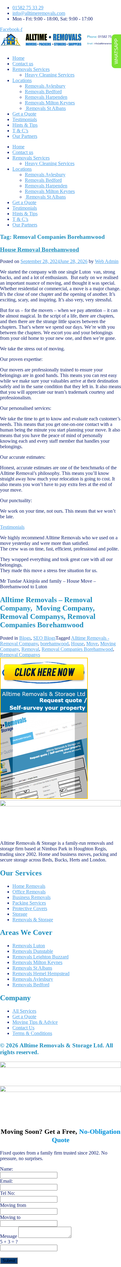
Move (92, 643)
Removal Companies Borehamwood (77, 649)
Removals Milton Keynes (50, 102)
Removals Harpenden (46, 97)
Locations (22, 80)
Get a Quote (24, 113)
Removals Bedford (43, 91)
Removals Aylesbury (45, 86)
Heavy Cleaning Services (49, 74)
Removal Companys (20, 654)
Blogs (25, 638)
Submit (8, 1260)
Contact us (22, 63)
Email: (6, 1181)
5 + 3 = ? (9, 1241)
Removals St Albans (45, 108)
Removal (30, 649)
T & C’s (20, 130)
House (77, 643)
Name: (6, 1169)
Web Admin (107, 261)
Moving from (13, 1205)
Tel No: (7, 1193)
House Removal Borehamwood (39, 249)
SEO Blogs (44, 638)
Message (9, 1236)
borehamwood (54, 643)
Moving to (10, 1217)
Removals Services (31, 69)
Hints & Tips (25, 125)
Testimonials (24, 119)
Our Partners (24, 136)
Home (18, 58)
